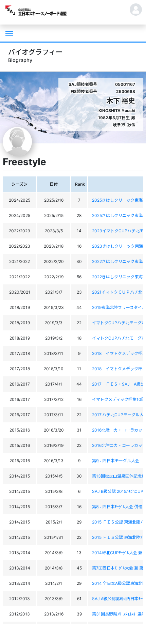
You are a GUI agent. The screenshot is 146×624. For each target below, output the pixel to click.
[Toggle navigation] (8, 33)
